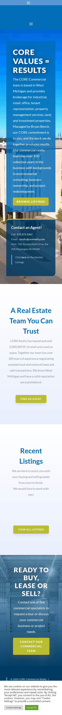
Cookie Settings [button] (13, 707)
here (23, 257)
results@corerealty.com (32, 239)
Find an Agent (31, 398)
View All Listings (31, 529)
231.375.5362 (25, 234)
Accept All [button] (31, 707)
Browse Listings (31, 201)
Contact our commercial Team (31, 646)
